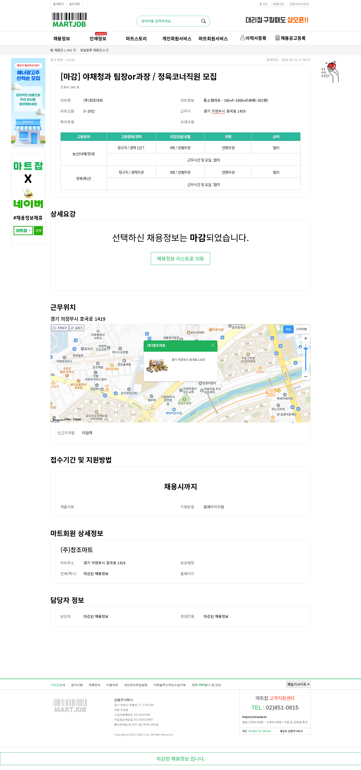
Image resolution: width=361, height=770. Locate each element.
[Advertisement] (180, 652)
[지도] (288, 329)
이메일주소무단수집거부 (169, 685)
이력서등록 (256, 38)
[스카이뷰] (301, 329)
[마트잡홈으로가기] (70, 712)
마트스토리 (136, 38)
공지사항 (74, 4)
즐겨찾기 (58, 4)
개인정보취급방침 (136, 685)
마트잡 (69, 20)
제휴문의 (94, 685)
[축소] (306, 376)
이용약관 (112, 685)
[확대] (306, 338)
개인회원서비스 (177, 38)
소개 (57, 685)
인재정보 (98, 38)
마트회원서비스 (213, 38)
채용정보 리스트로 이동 (180, 258)
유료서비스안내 (299, 3)
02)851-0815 (275, 707)
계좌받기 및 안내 (206, 685)
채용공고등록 (293, 38)
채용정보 (61, 38)
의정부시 (218, 111)
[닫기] (213, 345)
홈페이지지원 (214, 506)
